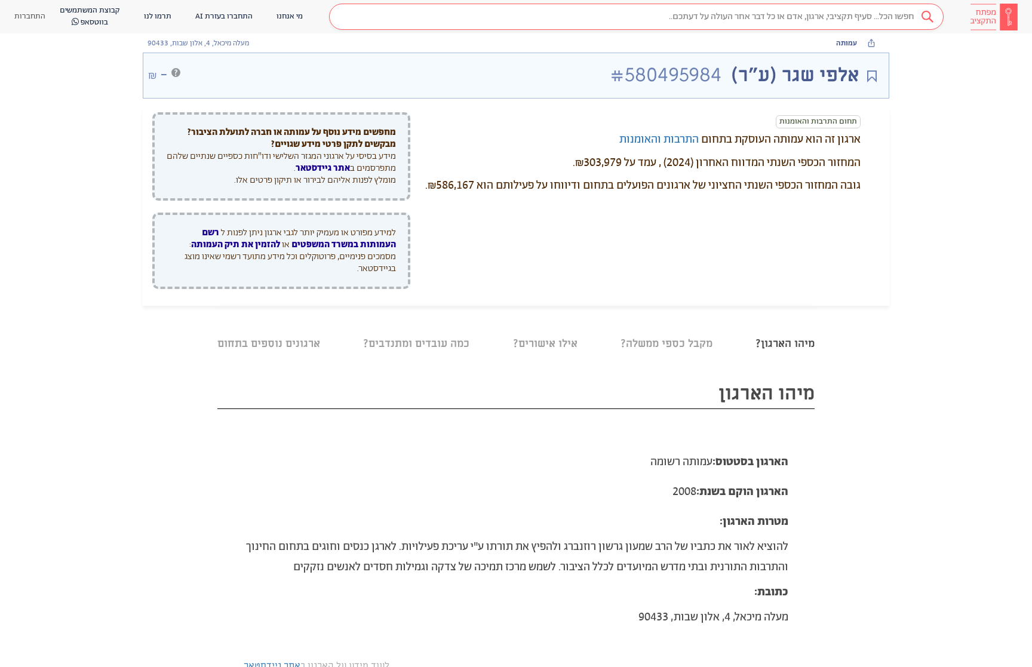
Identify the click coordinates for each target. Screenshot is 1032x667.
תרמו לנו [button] (157, 16)
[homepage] (994, 16)
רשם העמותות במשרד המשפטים (299, 238)
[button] (636, 17)
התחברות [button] (29, 16)
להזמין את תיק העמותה (235, 244)
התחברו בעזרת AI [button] (224, 16)
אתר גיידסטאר (323, 168)
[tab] (785, 328)
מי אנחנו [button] (290, 16)
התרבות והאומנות (659, 139)
